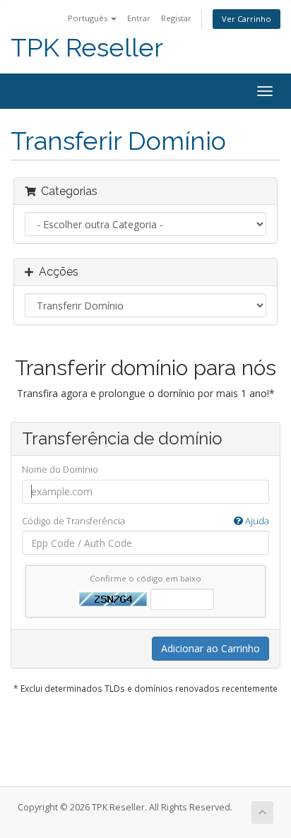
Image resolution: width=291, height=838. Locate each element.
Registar (176, 18)
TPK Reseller (87, 48)
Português (88, 18)
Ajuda (256, 520)
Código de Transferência (145, 520)
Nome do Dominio (60, 469)
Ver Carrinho (246, 18)
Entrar (138, 18)
